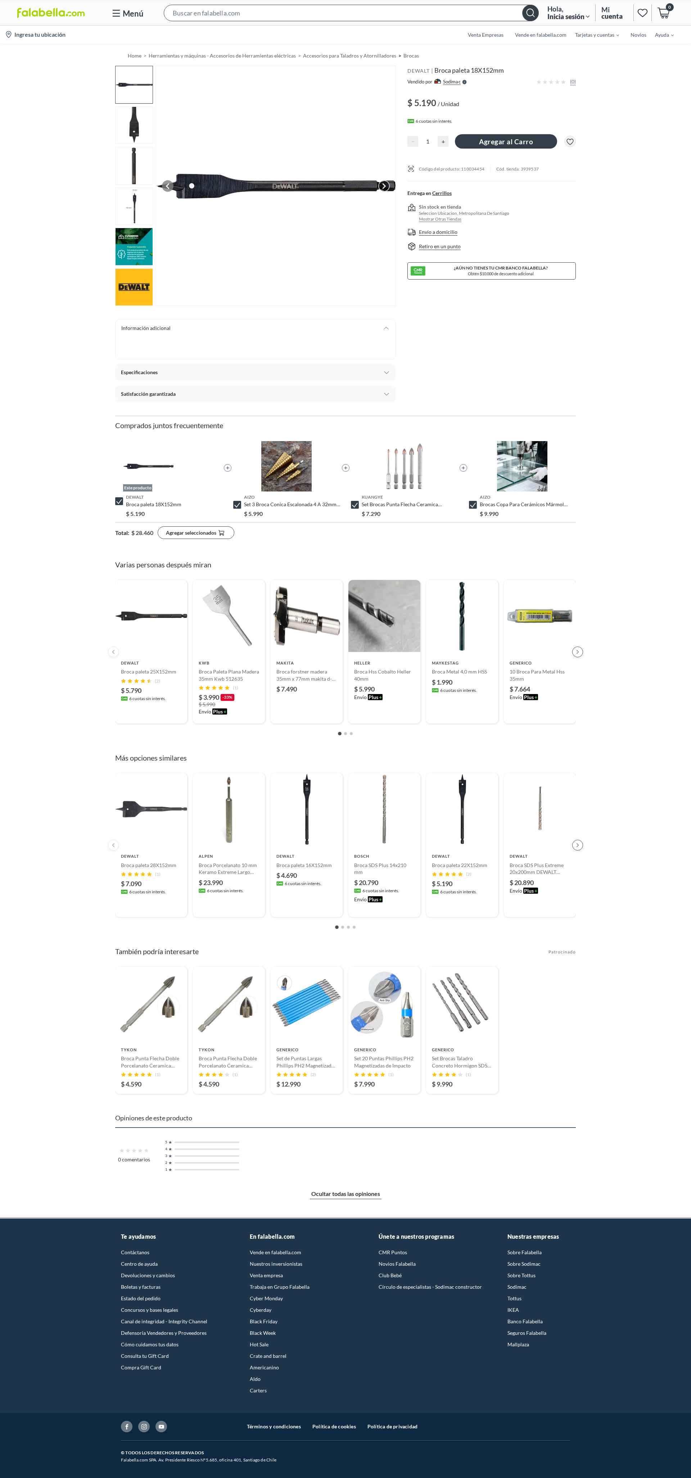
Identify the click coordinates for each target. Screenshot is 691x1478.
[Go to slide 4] (354, 927)
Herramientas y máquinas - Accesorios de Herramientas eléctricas (222, 56)
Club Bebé (390, 1275)
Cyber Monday (266, 1298)
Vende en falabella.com (275, 1252)
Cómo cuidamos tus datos (150, 1344)
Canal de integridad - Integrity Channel (164, 1321)
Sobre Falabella (524, 1252)
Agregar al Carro (506, 141)
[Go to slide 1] (340, 734)
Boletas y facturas (141, 1287)
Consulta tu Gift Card (145, 1356)
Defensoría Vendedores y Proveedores (164, 1333)
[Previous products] (113, 652)
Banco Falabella (525, 1321)
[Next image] (384, 186)
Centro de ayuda (139, 1264)
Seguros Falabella (526, 1333)
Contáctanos (135, 1252)
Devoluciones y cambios (148, 1275)
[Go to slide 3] (351, 733)
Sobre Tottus (521, 1275)
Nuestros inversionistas (276, 1264)
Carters (258, 1390)
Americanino (264, 1367)
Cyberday (260, 1310)
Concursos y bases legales (149, 1310)
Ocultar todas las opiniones (345, 1193)
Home (134, 56)
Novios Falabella (397, 1264)
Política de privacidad (392, 1426)
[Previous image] (167, 186)
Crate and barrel (268, 1356)
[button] (351, 12)
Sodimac (517, 1287)
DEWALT (418, 71)
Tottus (514, 1298)
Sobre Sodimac (524, 1264)
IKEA (513, 1310)
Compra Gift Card (141, 1367)
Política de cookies (334, 1426)
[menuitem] (592, 34)
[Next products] (577, 652)
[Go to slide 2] (345, 733)
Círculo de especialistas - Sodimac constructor (430, 1287)
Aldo (255, 1379)
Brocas (411, 56)
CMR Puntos (393, 1252)
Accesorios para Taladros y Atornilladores (349, 56)
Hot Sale (259, 1344)
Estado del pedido (141, 1298)
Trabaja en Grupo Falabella (280, 1287)
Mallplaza (518, 1344)
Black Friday (263, 1321)
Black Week (263, 1333)
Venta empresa (266, 1275)
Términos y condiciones (274, 1426)
